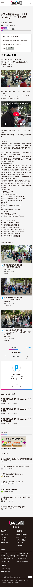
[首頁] (16, 3)
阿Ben (5, 501)
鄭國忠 (17, 44)
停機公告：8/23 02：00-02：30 (12, 482)
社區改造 (16, 40)
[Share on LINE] (11, 55)
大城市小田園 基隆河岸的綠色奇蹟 (13, 507)
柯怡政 (22, 44)
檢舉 (13, 28)
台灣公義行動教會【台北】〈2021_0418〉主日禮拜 (13, 266)
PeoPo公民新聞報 (21, 534)
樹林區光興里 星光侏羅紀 (9, 489)
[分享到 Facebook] (5, 55)
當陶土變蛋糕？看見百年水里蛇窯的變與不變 (16, 459)
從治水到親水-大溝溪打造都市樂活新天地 (15, 466)
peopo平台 (6, 484)
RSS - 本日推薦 (5, 571)
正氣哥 (5, 508)
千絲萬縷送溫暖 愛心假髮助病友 (12, 474)
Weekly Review (5, 543)
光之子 (5, 468)
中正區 (16, 37)
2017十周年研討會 (21, 556)
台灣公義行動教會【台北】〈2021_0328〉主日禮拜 (13, 298)
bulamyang (7, 269)
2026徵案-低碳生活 (22, 553)
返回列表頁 (16, 357)
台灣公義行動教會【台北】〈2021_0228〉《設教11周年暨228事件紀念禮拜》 (17, 332)
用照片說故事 (5, 561)
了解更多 (16, 385)
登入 (21, 352)
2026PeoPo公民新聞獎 (8, 449)
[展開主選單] (2, 3)
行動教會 (9, 44)
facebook (14, 527)
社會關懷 (9, 40)
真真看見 (6, 491)
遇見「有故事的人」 (22, 561)
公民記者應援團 (21, 540)
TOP (30, 577)
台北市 (12, 37)
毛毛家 (5, 460)
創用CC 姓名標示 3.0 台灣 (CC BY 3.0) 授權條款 (10, 48)
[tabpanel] (16, 352)
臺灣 (7, 37)
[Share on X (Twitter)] (8, 55)
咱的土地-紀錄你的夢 (7, 558)
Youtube (19, 527)
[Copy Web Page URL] (15, 55)
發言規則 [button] (28, 347)
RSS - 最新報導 (5, 569)
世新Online (6, 476)
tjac (13, 44)
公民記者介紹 (20, 543)
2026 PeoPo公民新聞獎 (8, 556)
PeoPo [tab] (13, 347)
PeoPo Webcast (21, 537)
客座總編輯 (19, 545)
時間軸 (3, 540)
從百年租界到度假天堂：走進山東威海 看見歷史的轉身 (16, 498)
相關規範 (3, 537)
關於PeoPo (4, 534)
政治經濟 (23, 40)
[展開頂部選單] (30, 3)
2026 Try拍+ (4, 553)
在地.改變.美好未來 (22, 558)
